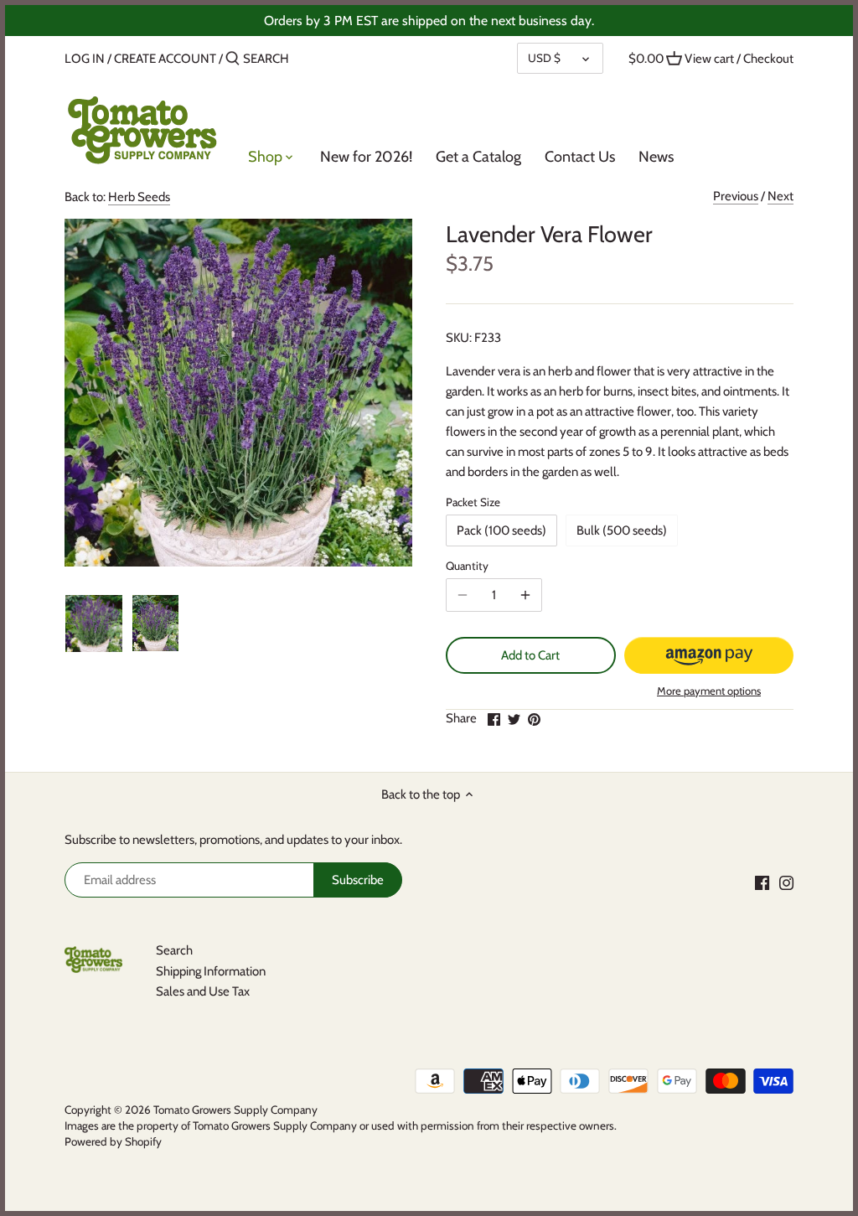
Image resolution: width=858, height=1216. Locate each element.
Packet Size (473, 502)
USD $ (544, 58)
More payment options (709, 690)
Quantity (467, 565)
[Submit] (232, 59)
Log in (85, 58)
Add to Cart (530, 655)
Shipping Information (211, 971)
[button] (709, 655)
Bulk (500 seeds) (621, 530)
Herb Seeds (139, 196)
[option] (94, 623)
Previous (735, 196)
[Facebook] (762, 882)
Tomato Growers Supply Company (235, 1109)
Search (174, 950)
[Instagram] (786, 882)
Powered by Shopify (113, 1141)
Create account (165, 58)
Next (780, 196)
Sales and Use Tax (203, 991)
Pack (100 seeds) (501, 530)
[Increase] (525, 595)
